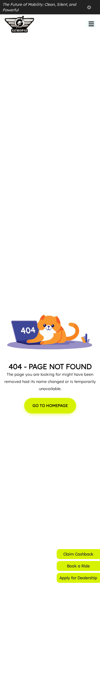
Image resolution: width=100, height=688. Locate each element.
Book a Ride (78, 565)
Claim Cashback (78, 554)
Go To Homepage (50, 405)
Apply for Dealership (78, 577)
